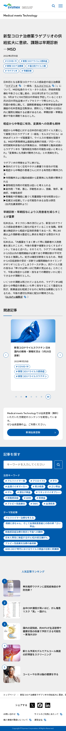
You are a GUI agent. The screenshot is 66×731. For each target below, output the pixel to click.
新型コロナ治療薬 (14, 66)
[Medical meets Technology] (18, 6)
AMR (27, 498)
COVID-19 (11, 61)
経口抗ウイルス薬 (37, 66)
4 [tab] (31, 397)
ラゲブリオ (11, 71)
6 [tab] (41, 397)
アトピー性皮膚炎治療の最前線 (20, 543)
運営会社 (40, 720)
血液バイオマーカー (16, 486)
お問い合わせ (11, 714)
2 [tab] (21, 397)
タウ (53, 480)
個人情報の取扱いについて (17, 720)
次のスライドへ (60, 355)
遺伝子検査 (23, 492)
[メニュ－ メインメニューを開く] (60, 6)
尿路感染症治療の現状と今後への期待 (24, 532)
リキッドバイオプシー (48, 492)
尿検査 (41, 498)
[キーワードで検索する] (58, 464)
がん (8, 492)
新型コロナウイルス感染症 (34, 61)
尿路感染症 (11, 498)
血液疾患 (49, 503)
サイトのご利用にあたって (48, 714)
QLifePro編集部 (16, 296)
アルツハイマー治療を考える (19, 517)
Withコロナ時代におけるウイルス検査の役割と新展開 (32, 549)
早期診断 (26, 71)
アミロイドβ (37, 480)
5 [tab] (36, 397)
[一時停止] (48, 396)
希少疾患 (38, 486)
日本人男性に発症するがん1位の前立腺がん (26, 537)
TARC (34, 503)
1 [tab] (16, 397)
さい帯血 (54, 486)
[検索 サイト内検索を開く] (53, 6)
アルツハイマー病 (15, 480)
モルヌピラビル (45, 85)
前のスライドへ (5, 355)
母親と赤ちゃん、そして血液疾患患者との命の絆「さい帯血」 (33, 525)
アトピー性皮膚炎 (15, 503)
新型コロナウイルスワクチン (31, 376)
